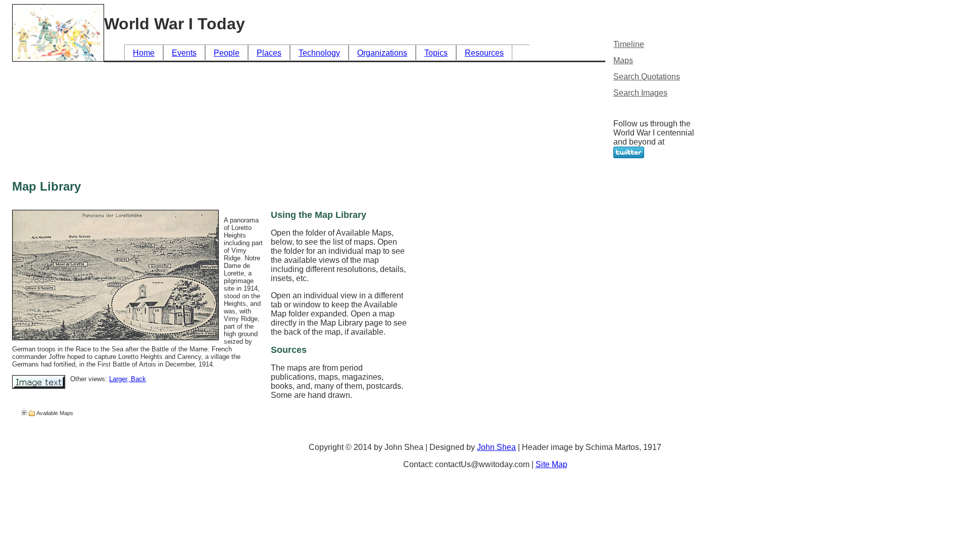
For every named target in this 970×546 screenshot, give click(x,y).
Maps (623, 60)
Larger (118, 379)
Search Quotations (646, 76)
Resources (484, 53)
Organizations (382, 53)
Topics (436, 53)
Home (144, 53)
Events (184, 53)
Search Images (640, 92)
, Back (136, 379)
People (226, 53)
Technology (319, 53)
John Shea (496, 447)
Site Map (551, 464)
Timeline (628, 44)
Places (269, 53)
